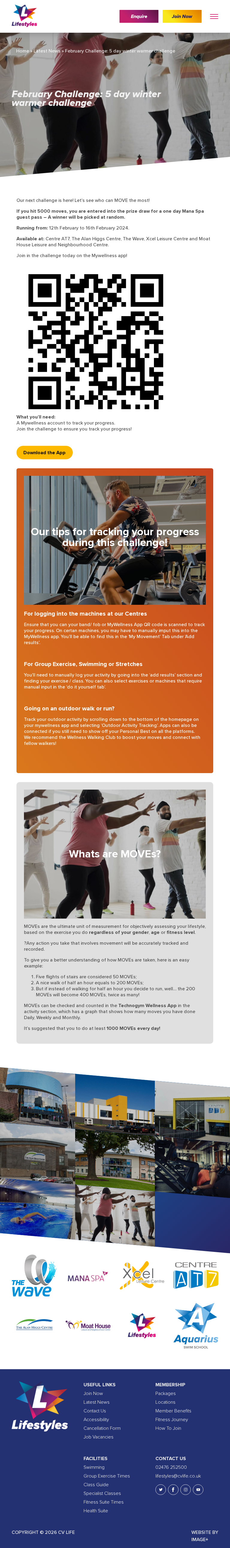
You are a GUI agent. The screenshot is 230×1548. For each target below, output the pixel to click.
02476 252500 (171, 1467)
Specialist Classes (102, 1493)
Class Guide (96, 1485)
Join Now (182, 17)
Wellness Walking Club (91, 737)
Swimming (94, 1467)
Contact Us (95, 1411)
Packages (165, 1393)
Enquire (139, 17)
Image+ (199, 1540)
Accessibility (96, 1420)
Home (22, 51)
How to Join (168, 1428)
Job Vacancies (99, 1437)
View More (35, 1106)
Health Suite (96, 1511)
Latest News (47, 51)
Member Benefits (173, 1411)
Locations (165, 1402)
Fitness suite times (104, 1502)
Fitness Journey (171, 1420)
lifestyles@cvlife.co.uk (178, 1476)
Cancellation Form (102, 1428)
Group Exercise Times (107, 1476)
